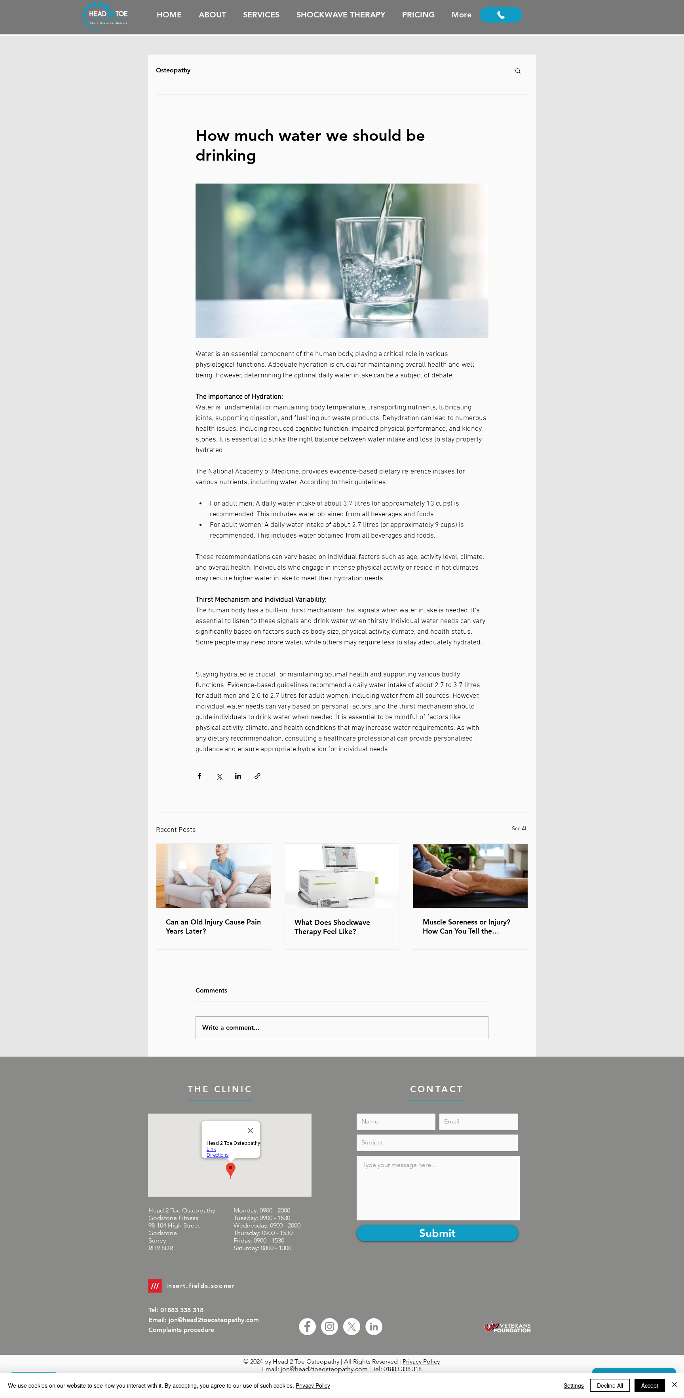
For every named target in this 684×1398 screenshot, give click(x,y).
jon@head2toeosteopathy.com (324, 1369)
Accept (649, 1385)
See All (520, 829)
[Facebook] (307, 1326)
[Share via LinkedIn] (238, 776)
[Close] (674, 1385)
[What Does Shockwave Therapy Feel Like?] (342, 876)
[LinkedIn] (373, 1326)
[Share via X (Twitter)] (218, 776)
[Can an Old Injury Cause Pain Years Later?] (213, 876)
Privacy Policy (421, 1361)
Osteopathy (173, 70)
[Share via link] (257, 776)
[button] (518, 70)
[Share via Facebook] (199, 776)
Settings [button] (574, 1385)
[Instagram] (329, 1326)
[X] (351, 1326)
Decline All (610, 1385)
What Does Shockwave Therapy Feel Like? (332, 927)
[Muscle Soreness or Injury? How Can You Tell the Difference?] (470, 876)
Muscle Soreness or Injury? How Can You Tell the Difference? (466, 926)
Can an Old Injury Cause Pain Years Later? (213, 926)
